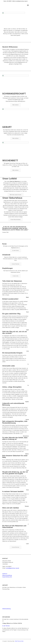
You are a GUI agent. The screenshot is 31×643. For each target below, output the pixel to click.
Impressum (4, 573)
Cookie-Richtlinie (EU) (7, 577)
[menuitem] (28, 5)
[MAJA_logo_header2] (12, 5)
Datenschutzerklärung (7, 575)
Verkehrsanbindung (6, 608)
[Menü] (28, 5)
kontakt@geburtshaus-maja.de (12, 568)
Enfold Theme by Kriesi (19, 641)
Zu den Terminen (6, 625)
